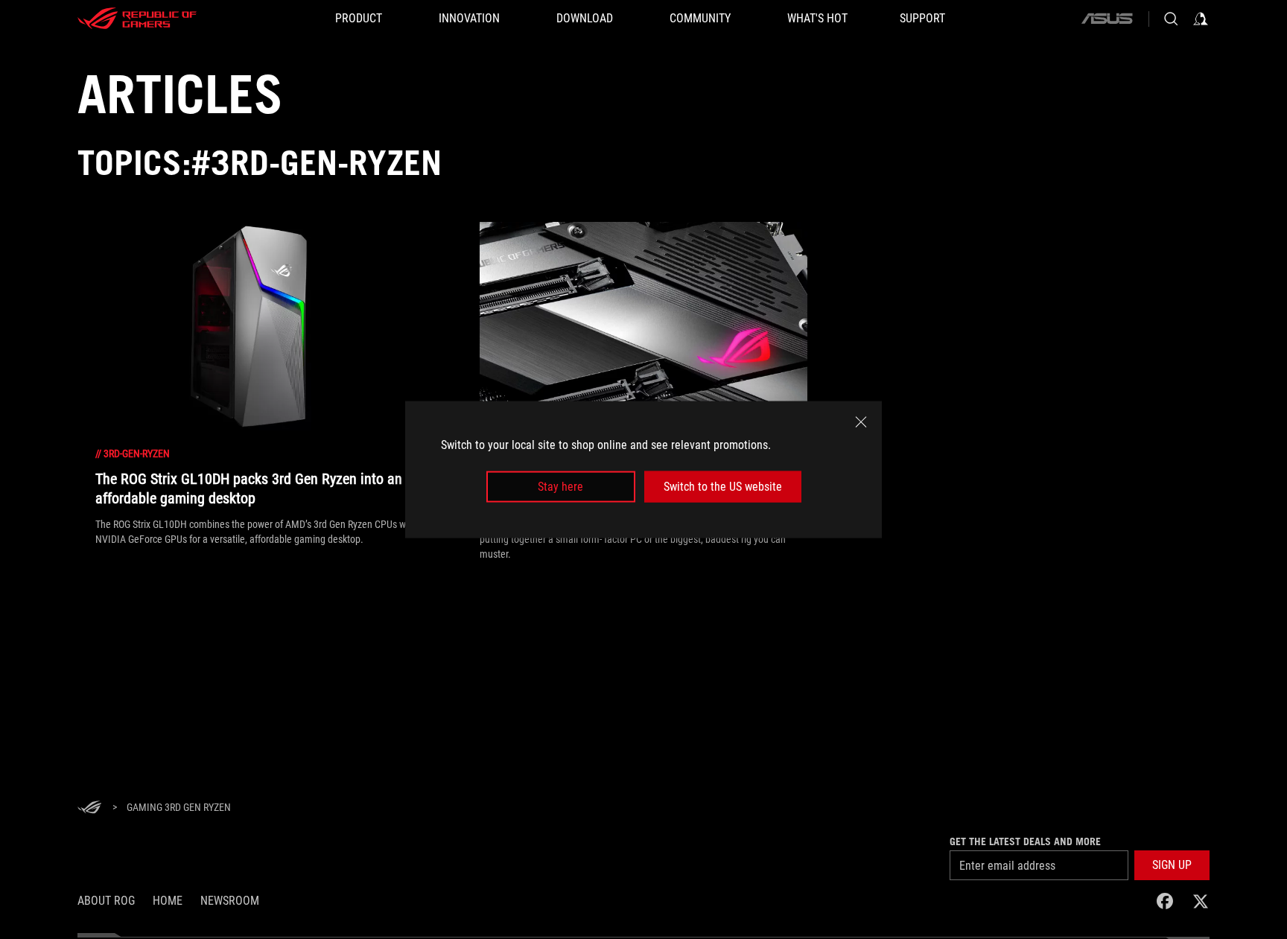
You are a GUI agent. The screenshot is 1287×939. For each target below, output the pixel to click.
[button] (1172, 865)
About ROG (106, 901)
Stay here (560, 487)
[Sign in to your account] (1201, 18)
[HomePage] (89, 808)
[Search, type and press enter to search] (1171, 18)
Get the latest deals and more (1025, 841)
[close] (861, 421)
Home (167, 901)
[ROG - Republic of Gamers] (137, 18)
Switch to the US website (723, 487)
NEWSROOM (229, 901)
